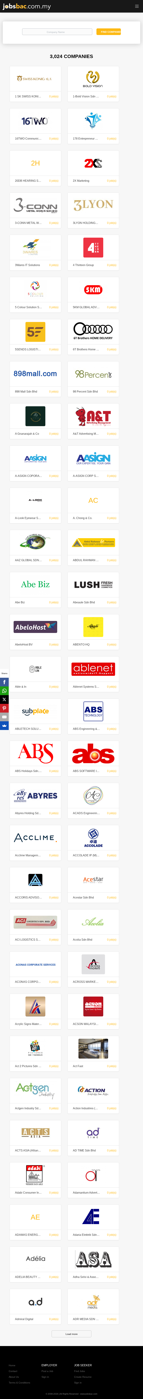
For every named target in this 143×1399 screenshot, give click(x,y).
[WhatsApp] (4, 690)
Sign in (45, 1376)
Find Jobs (79, 1371)
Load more (72, 1334)
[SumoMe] (4, 725)
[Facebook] (4, 682)
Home (12, 1365)
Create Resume (83, 1376)
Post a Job (47, 1371)
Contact (13, 1371)
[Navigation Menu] (137, 6)
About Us (14, 1376)
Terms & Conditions (19, 1382)
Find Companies (111, 31)
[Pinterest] (4, 708)
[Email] (4, 717)
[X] (4, 699)
